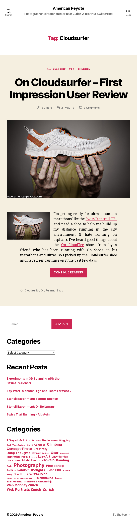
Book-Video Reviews (16, 445)
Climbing (54, 444)
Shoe (60, 290)
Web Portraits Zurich (24, 489)
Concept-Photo (19, 449)
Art (28, 440)
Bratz (30, 445)
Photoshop (55, 466)
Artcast (36, 440)
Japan (34, 457)
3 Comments (92, 107)
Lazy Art (44, 456)
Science (66, 470)
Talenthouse (44, 478)
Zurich (48, 489)
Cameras (39, 444)
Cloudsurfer (32, 290)
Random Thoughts (31, 470)
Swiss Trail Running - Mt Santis (20, 478)
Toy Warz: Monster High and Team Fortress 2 (39, 391)
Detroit (36, 453)
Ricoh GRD (54, 470)
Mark (49, 107)
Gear (54, 453)
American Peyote (68, 8)
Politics (11, 470)
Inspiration (13, 456)
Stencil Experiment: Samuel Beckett (32, 398)
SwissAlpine (56, 69)
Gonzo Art (64, 453)
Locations (14, 460)
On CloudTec (72, 245)
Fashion (45, 453)
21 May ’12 (67, 107)
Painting (62, 460)
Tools (58, 478)
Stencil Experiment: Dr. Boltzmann (31, 406)
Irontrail (25, 457)
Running (50, 290)
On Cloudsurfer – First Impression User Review (68, 88)
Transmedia (30, 481)
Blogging (64, 440)
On (42, 290)
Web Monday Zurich (22, 485)
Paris (9, 466)
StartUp (20, 474)
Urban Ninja (45, 481)
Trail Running (79, 69)
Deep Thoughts (18, 453)
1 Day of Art (15, 440)
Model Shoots (31, 460)
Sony (9, 474)
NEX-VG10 (48, 460)
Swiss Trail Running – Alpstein (28, 414)
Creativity (40, 449)
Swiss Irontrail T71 (101, 219)
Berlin (46, 440)
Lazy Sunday (60, 456)
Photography (29, 465)
